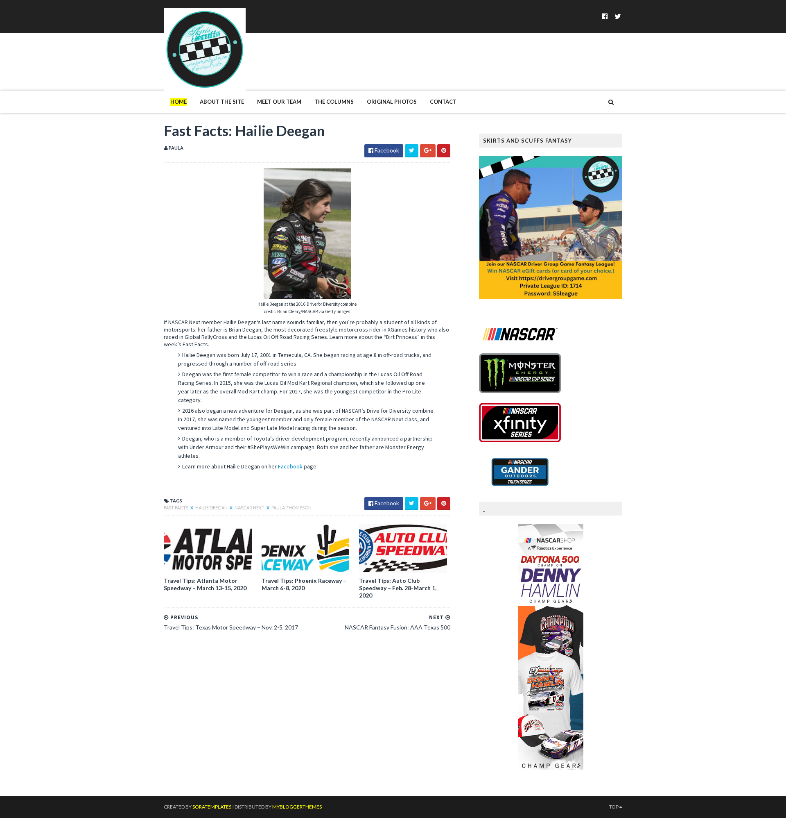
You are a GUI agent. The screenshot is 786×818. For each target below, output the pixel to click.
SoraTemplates (211, 807)
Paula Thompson (291, 507)
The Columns (334, 101)
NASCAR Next (250, 507)
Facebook (290, 466)
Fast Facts (176, 507)
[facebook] (605, 16)
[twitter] (617, 16)
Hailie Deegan (211, 507)
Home (178, 101)
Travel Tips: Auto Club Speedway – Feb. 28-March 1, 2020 (397, 588)
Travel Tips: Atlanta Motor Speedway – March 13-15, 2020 (205, 584)
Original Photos (392, 101)
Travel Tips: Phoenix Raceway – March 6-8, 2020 (304, 584)
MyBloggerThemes (297, 807)
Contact (443, 101)
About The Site (222, 101)
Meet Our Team (279, 101)
